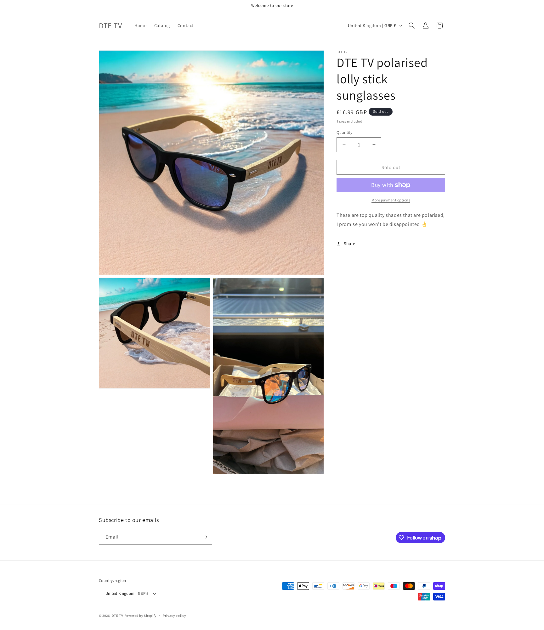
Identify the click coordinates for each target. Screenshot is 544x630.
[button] (412, 25)
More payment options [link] (390, 200)
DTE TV (117, 615)
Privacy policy (174, 615)
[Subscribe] (205, 537)
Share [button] (349, 243)
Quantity (344, 132)
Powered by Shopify (140, 615)
